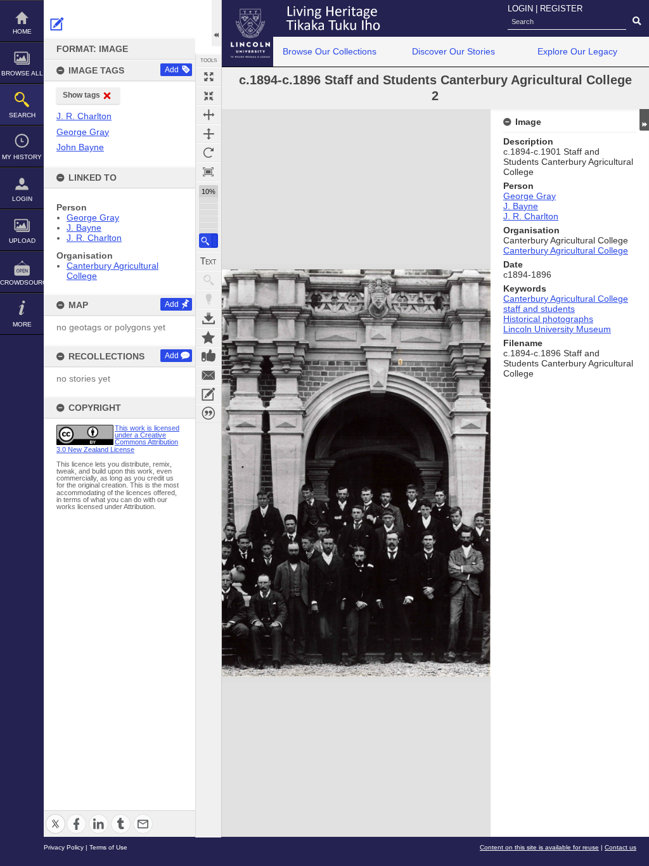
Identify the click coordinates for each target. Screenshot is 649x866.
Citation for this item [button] (208, 413)
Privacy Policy (64, 847)
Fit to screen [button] (208, 95)
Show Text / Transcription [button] (208, 261)
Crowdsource (22, 282)
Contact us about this (208, 375)
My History (22, 156)
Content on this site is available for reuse (539, 847)
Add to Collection (208, 337)
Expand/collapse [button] (644, 120)
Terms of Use (108, 847)
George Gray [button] (82, 132)
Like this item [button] (208, 356)
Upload (22, 240)
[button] (208, 240)
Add (172, 69)
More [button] (22, 324)
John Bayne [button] (80, 147)
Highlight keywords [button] (208, 299)
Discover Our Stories (453, 51)
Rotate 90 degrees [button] (208, 152)
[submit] (636, 21)
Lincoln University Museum (557, 329)
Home (22, 31)
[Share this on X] (55, 816)
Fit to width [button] (208, 114)
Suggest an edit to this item (57, 24)
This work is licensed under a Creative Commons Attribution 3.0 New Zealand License (117, 438)
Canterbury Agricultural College (565, 250)
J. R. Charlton (94, 238)
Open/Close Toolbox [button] (216, 23)
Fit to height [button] (208, 133)
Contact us (620, 847)
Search (22, 115)
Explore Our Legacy (577, 51)
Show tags (81, 95)
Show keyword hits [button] (208, 280)
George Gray (93, 217)
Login (22, 198)
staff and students (539, 309)
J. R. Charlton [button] (84, 116)
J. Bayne (84, 228)
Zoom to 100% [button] (208, 171)
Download (208, 318)
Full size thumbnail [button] (208, 76)
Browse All (22, 73)
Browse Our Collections (329, 51)
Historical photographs (548, 319)
